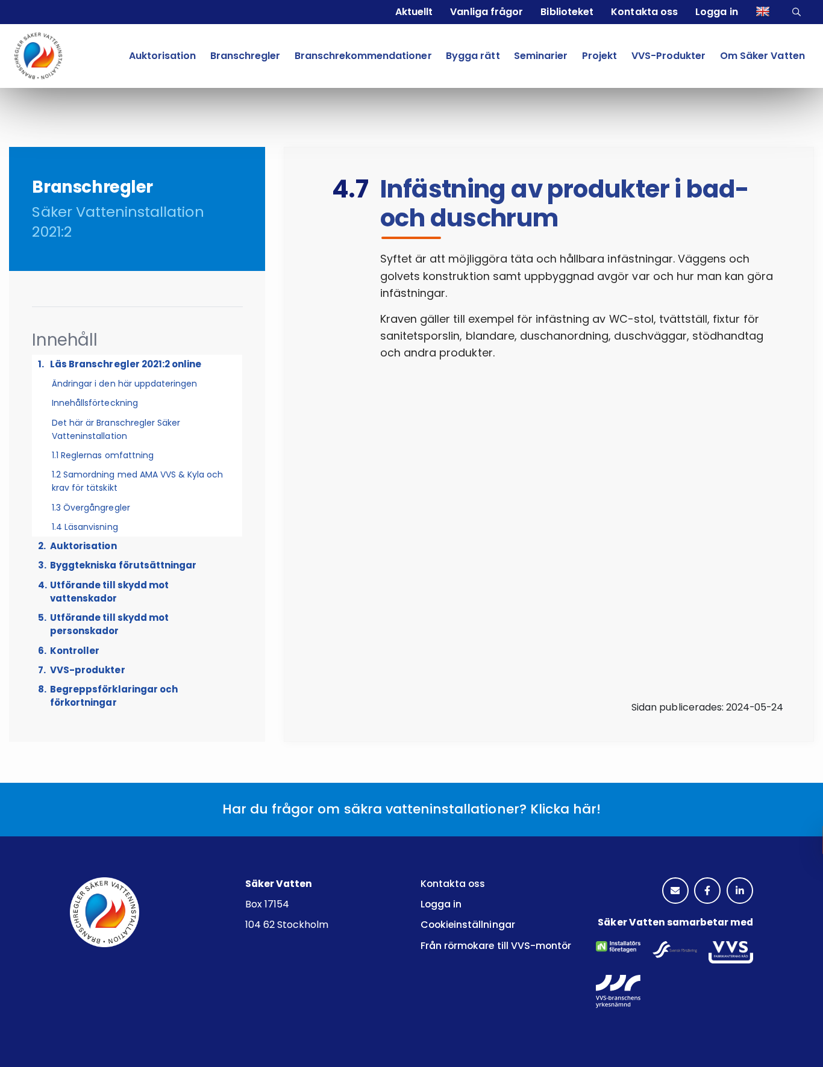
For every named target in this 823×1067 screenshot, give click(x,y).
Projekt (599, 56)
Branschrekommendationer (363, 56)
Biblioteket (566, 12)
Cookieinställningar (468, 925)
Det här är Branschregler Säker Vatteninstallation (116, 429)
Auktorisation (162, 56)
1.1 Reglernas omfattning (103, 455)
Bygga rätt (472, 56)
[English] (764, 12)
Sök (798, 12)
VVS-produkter (87, 670)
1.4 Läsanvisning (85, 527)
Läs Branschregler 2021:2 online (125, 364)
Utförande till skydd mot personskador (109, 624)
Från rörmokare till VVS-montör (496, 946)
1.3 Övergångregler (91, 508)
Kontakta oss (644, 12)
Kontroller (74, 650)
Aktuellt (414, 12)
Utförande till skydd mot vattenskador (109, 592)
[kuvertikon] (675, 891)
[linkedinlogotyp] (740, 891)
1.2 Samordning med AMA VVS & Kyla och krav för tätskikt (137, 481)
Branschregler (245, 56)
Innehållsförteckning (95, 403)
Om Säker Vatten (762, 56)
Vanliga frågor (486, 12)
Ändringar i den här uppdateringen (124, 384)
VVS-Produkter (668, 56)
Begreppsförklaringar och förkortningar (114, 696)
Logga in (716, 12)
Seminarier (541, 56)
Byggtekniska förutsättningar (123, 565)
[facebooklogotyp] (707, 891)
